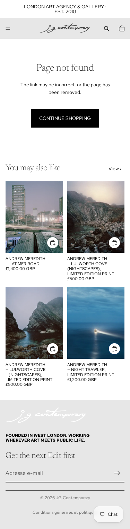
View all (116, 168)
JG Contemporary (73, 498)
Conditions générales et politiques (65, 512)
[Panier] (121, 28)
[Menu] (8, 28)
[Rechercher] (106, 28)
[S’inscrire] (117, 473)
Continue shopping (65, 118)
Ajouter (58, 243)
